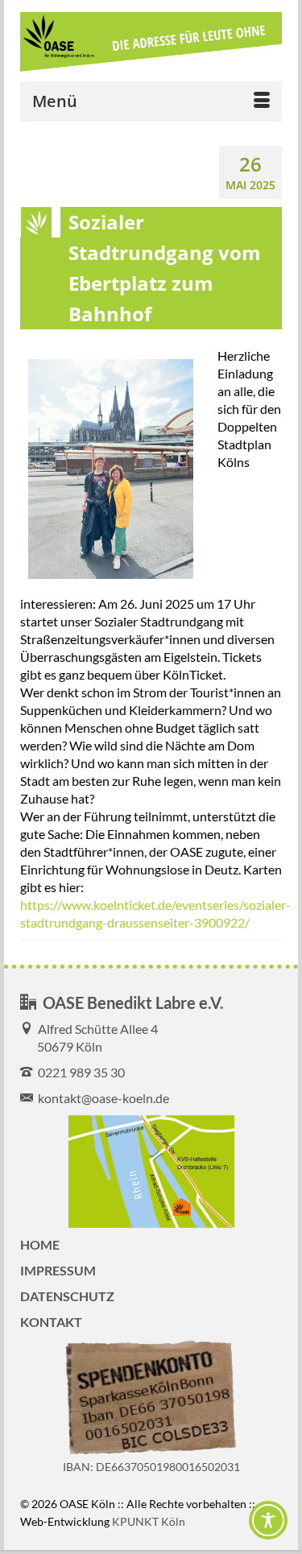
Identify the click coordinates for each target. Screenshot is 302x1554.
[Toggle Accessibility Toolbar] (268, 1520)
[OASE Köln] (151, 42)
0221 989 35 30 (79, 1072)
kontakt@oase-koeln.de (101, 1098)
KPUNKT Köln (148, 1521)
